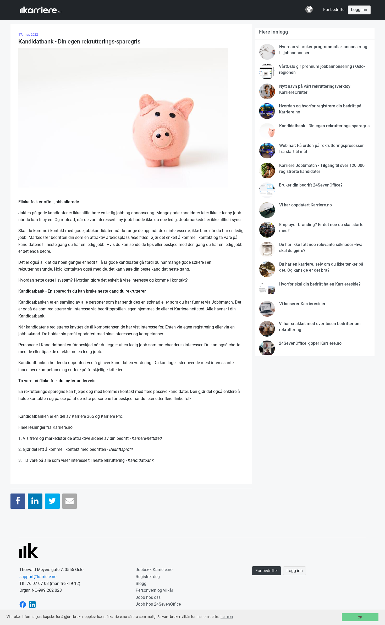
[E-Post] (69, 501)
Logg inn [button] (359, 9)
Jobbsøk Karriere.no (154, 569)
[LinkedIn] (35, 501)
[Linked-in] (32, 604)
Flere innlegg (273, 32)
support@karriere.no (38, 576)
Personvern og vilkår (154, 590)
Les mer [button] (227, 617)
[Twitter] (52, 501)
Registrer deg (148, 576)
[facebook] (22, 604)
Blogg (141, 583)
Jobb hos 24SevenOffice (158, 604)
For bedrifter (334, 9)
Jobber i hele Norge (45, 10)
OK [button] (360, 617)
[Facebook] (17, 501)
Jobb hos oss (148, 597)
